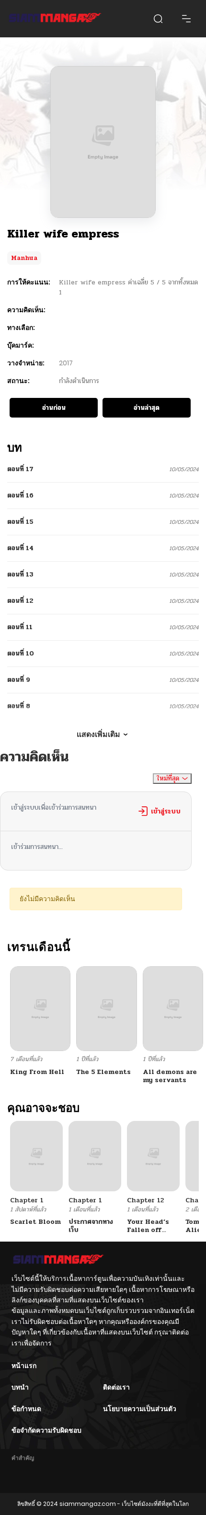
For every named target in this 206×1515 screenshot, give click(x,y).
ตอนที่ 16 (20, 495)
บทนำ (20, 1387)
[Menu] (186, 19)
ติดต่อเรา (116, 1387)
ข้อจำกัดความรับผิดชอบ (46, 1430)
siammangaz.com (87, 1504)
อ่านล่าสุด (147, 408)
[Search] (158, 19)
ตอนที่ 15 (20, 522)
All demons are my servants (170, 1076)
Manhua (24, 258)
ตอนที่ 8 (18, 706)
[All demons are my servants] (173, 1008)
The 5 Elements (103, 1072)
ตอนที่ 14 (20, 548)
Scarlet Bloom (35, 1222)
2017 (66, 363)
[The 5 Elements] (106, 1008)
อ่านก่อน (54, 408)
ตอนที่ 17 (20, 469)
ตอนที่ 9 (18, 680)
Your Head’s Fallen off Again (148, 1230)
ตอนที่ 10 (20, 653)
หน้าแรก (23, 1365)
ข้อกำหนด (26, 1408)
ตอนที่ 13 (20, 574)
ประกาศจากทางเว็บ (91, 1226)
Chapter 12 (145, 1200)
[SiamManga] (55, 18)
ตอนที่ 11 (20, 627)
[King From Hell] (40, 1008)
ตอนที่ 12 (20, 601)
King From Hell (37, 1072)
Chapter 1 (27, 1200)
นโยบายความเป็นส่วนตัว (139, 1408)
